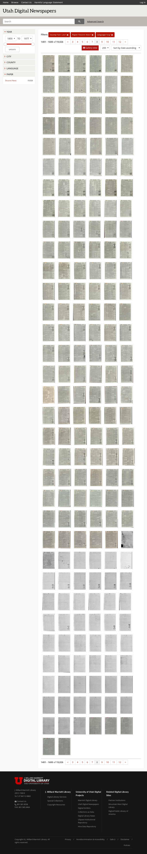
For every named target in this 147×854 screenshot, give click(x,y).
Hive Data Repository (87, 826)
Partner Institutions (117, 800)
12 (120, 41)
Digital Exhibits (84, 808)
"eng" (104, 35)
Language (12, 68)
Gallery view (91, 47)
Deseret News (11, 80)
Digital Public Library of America (118, 812)
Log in (143, 2)
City (9, 56)
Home (5, 2)
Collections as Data (86, 812)
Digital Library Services (56, 797)
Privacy (68, 839)
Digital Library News (86, 815)
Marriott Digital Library (87, 800)
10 (107, 41)
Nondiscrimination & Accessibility (90, 839)
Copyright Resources (56, 804)
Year (9, 31)
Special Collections (55, 800)
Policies (127, 845)
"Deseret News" (82, 35)
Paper (10, 74)
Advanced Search (95, 21)
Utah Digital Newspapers (88, 804)
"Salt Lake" (58, 35)
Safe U (112, 839)
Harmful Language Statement (48, 2)
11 (113, 41)
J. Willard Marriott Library (25, 790)
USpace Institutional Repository (86, 821)
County (11, 62)
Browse (14, 2)
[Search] (79, 21)
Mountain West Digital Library (118, 805)
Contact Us (26, 2)
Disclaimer (125, 839)
